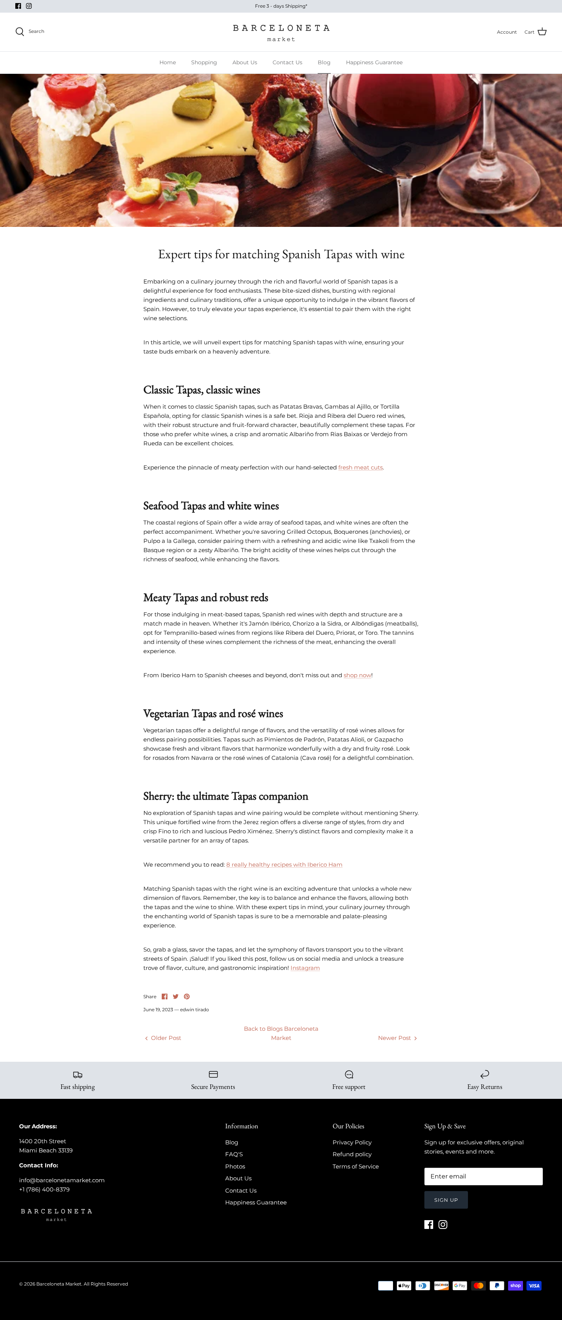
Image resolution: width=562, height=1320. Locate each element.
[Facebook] (18, 6)
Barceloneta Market (58, 1284)
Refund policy (352, 1154)
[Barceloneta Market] (281, 32)
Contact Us (287, 62)
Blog (324, 62)
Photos (235, 1166)
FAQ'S (234, 1154)
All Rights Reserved (106, 1284)
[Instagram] (29, 6)
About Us (244, 62)
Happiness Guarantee (374, 62)
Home (167, 62)
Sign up (446, 1200)
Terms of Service (356, 1166)
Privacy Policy (352, 1142)
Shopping (204, 62)
